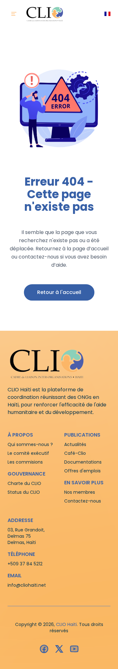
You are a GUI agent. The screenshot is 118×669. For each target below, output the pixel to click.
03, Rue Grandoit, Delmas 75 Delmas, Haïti (26, 536)
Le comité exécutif (28, 453)
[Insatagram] (59, 649)
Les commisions (25, 462)
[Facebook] (44, 649)
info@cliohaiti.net (27, 585)
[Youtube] (74, 649)
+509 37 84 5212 (25, 564)
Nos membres (79, 492)
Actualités (75, 444)
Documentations (83, 462)
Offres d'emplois (82, 471)
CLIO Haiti (66, 624)
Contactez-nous (82, 501)
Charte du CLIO (24, 483)
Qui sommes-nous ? (30, 444)
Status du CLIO (24, 492)
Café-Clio (75, 453)
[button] (59, 292)
